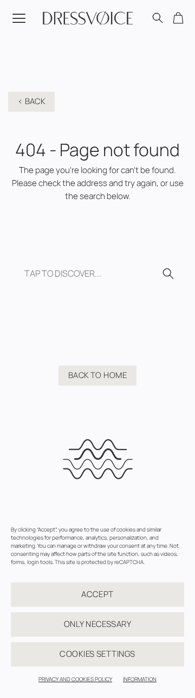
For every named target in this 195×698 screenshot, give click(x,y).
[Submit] (164, 274)
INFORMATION (140, 679)
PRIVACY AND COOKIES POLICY (75, 679)
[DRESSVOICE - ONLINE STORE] (88, 17)
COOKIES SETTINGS (97, 653)
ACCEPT (97, 594)
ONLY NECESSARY (97, 624)
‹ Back (32, 100)
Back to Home (97, 374)
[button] (16, 18)
